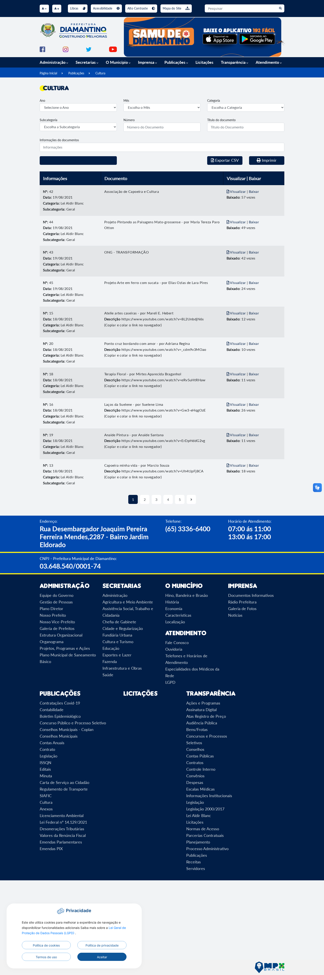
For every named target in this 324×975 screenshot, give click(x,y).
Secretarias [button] (86, 62)
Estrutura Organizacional (61, 635)
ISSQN (45, 762)
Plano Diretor (51, 608)
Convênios (195, 775)
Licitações (204, 62)
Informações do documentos (59, 140)
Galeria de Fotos (242, 608)
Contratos (194, 762)
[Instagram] (65, 48)
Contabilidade (51, 709)
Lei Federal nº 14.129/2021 (63, 822)
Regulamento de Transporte (64, 789)
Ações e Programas (203, 703)
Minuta (46, 775)
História (172, 601)
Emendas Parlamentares (61, 842)
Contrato (47, 749)
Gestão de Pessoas (56, 601)
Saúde (107, 674)
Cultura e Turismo (117, 641)
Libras (74, 8)
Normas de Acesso (202, 828)
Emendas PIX (51, 848)
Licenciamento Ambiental (62, 815)
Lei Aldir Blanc (198, 815)
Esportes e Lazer (117, 654)
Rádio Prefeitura (242, 601)
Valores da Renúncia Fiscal (63, 835)
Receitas (193, 861)
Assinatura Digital (201, 709)
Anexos (46, 808)
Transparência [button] (233, 62)
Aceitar (102, 957)
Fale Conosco (177, 642)
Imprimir (269, 160)
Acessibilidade (103, 8)
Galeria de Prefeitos (57, 628)
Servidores (195, 868)
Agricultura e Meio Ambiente (127, 601)
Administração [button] (53, 62)
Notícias (235, 615)
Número (129, 120)
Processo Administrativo (207, 848)
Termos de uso (46, 957)
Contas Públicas (200, 755)
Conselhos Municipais (59, 736)
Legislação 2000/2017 (205, 808)
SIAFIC (46, 795)
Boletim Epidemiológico (60, 716)
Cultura (100, 73)
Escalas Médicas (200, 789)
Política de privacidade (102, 945)
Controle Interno (200, 769)
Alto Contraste (138, 8)
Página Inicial (48, 73)
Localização (175, 621)
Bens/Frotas (197, 729)
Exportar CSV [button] (226, 160)
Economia (173, 608)
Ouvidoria (173, 649)
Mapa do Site (172, 8)
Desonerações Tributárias (62, 828)
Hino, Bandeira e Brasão (186, 595)
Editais (45, 769)
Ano (42, 100)
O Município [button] (117, 62)
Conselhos (195, 749)
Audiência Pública (201, 722)
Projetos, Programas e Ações (65, 648)
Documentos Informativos (251, 595)
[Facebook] (42, 48)
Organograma (51, 641)
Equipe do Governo (56, 595)
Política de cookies (46, 945)
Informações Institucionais (209, 795)
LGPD (170, 682)
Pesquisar (78, 160)
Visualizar (238, 191)
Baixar (254, 191)
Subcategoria (48, 120)
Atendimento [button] (268, 62)
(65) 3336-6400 (187, 529)
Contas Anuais (52, 742)
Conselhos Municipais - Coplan (66, 729)
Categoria (213, 100)
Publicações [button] (175, 62)
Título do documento (221, 120)
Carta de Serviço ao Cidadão (64, 782)
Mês (126, 100)
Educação (110, 648)
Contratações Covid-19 (60, 703)
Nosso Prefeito (53, 615)
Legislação (48, 755)
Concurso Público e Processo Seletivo (73, 722)
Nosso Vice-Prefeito (57, 621)
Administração (114, 595)
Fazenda (109, 661)
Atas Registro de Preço (206, 716)
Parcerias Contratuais (205, 835)
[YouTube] (113, 48)
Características (178, 615)
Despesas (194, 782)
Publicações (76, 73)
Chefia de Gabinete (119, 621)
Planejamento (198, 842)
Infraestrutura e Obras (122, 668)
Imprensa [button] (146, 62)
